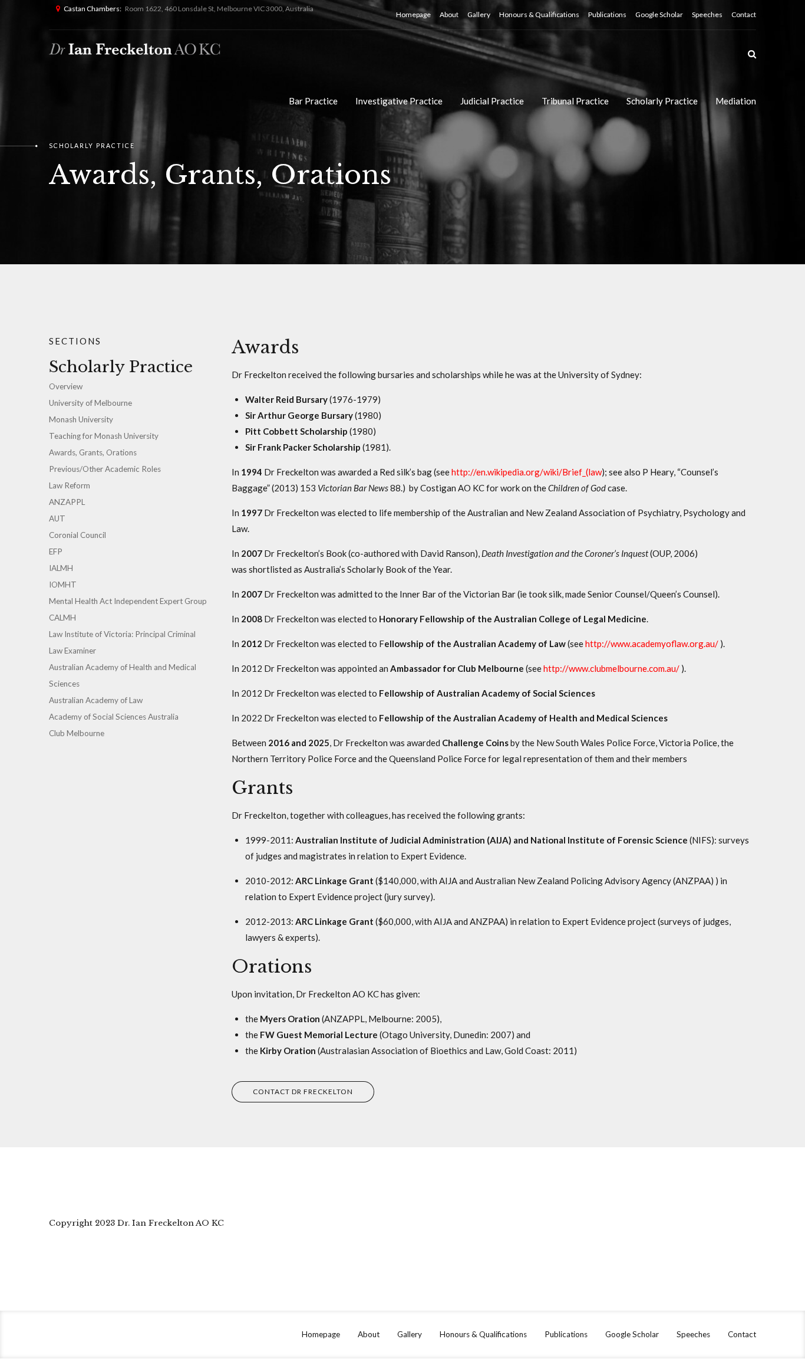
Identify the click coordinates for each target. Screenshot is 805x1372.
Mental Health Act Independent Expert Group (128, 601)
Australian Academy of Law (96, 700)
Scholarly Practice (662, 101)
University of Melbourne (90, 403)
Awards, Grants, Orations (93, 452)
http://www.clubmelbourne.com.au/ (611, 668)
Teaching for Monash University (104, 436)
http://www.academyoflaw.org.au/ (651, 643)
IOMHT (63, 584)
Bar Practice (313, 101)
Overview (66, 386)
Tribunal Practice (575, 101)
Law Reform (69, 485)
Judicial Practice (492, 101)
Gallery (478, 14)
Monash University (81, 419)
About (449, 14)
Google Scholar (659, 14)
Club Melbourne (76, 733)
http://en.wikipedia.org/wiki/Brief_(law (526, 472)
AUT (57, 518)
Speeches (707, 14)
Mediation (735, 101)
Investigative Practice (399, 101)
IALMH (61, 568)
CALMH (62, 617)
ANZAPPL (67, 502)
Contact (743, 14)
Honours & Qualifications (539, 14)
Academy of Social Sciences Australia (114, 716)
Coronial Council (77, 535)
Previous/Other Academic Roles (105, 469)
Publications (607, 14)
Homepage (413, 14)
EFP (55, 551)
